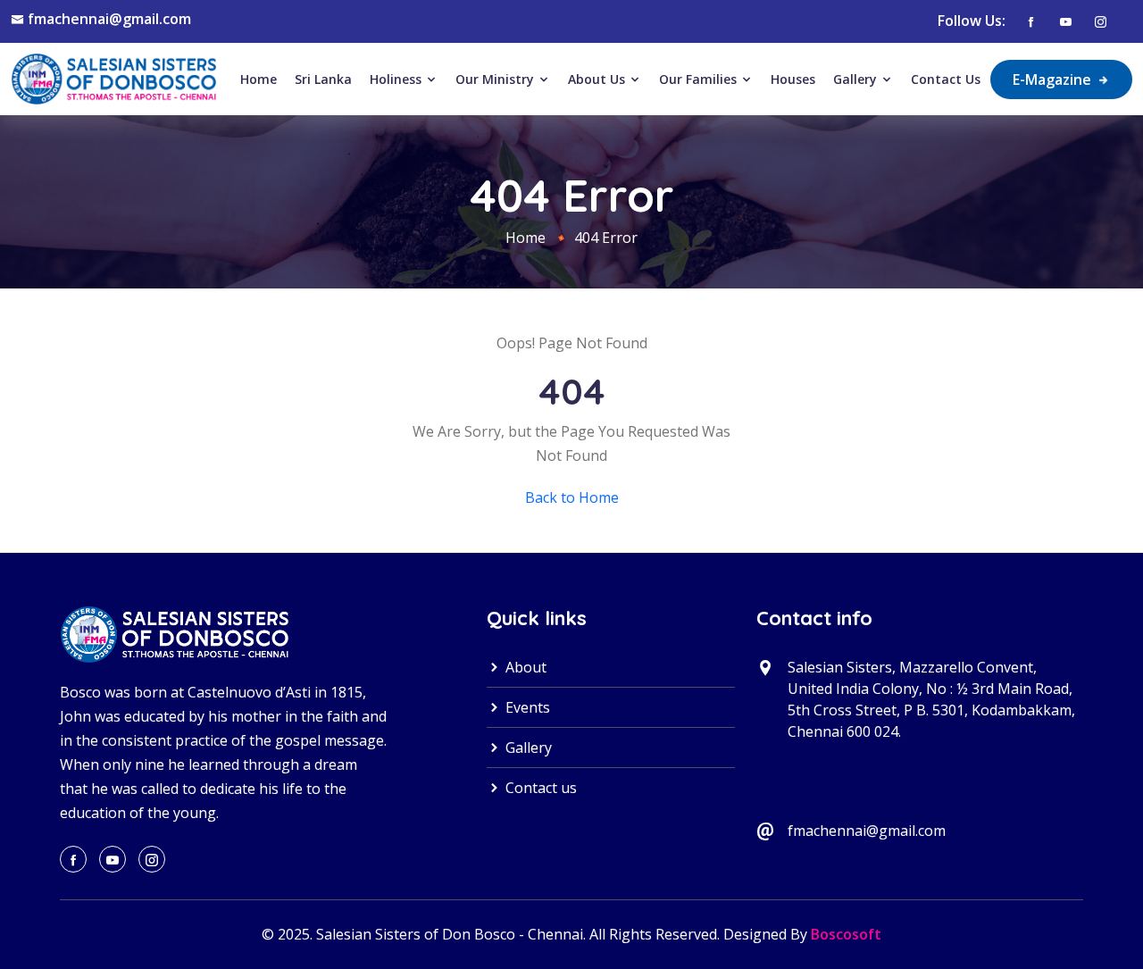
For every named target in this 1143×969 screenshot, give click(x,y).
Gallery (856, 79)
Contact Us (945, 79)
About (524, 667)
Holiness (397, 79)
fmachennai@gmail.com (109, 19)
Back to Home (572, 497)
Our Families (699, 79)
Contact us (539, 788)
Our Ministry (496, 79)
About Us (598, 79)
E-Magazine (1054, 79)
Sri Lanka (323, 79)
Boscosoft (846, 934)
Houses (793, 79)
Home (258, 79)
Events (526, 707)
